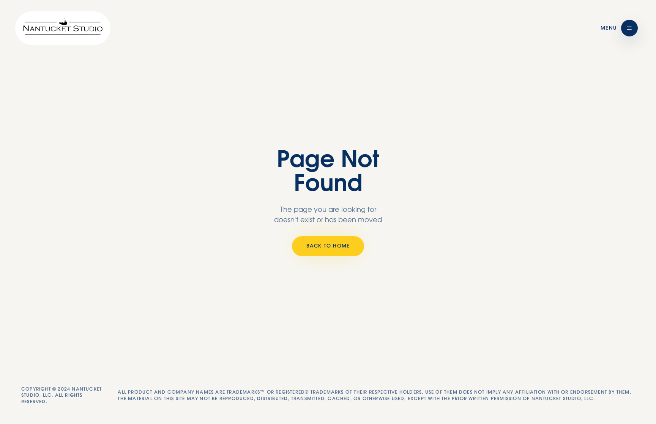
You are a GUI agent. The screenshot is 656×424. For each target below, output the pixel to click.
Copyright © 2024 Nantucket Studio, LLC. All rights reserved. (61, 395)
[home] (62, 28)
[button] (619, 28)
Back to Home (328, 246)
